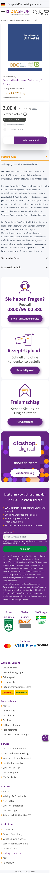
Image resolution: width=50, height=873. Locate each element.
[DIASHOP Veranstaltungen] (24, 458)
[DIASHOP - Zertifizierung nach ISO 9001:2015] (8, 626)
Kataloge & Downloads (14, 799)
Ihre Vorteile (9, 714)
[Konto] (40, 12)
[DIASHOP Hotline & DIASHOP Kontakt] (24, 309)
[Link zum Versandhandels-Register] (39, 628)
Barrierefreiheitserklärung (15, 847)
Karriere (7, 709)
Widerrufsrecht (10, 851)
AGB (5, 861)
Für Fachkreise (10, 780)
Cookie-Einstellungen (13, 837)
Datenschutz (9, 832)
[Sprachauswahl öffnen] (3, 4)
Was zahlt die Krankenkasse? (17, 761)
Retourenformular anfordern (17, 690)
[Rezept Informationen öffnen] (25, 114)
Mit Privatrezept (15, 129)
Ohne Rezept (13, 119)
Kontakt (7, 794)
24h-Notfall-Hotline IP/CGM (17, 818)
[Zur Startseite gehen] (17, 12)
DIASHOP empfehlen (13, 809)
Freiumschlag (9, 685)
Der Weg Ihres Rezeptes (14, 752)
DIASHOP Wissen (11, 771)
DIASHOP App (10, 813)
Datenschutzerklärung (11, 603)
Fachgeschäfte (14, 4)
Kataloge (28, 4)
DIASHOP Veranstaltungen (16, 737)
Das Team (7, 723)
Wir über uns (9, 718)
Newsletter (8, 804)
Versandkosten (10, 671)
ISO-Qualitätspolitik (13, 766)
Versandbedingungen (13, 675)
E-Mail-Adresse (8, 533)
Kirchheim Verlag (9, 76)
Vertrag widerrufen (12, 856)
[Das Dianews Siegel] (24, 626)
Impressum (8, 866)
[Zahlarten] (24, 648)
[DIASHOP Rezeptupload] (24, 359)
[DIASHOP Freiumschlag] (24, 408)
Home (3, 20)
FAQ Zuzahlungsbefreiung (16, 756)
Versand (34, 109)
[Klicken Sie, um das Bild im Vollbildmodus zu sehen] (25, 47)
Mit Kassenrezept (15, 124)
